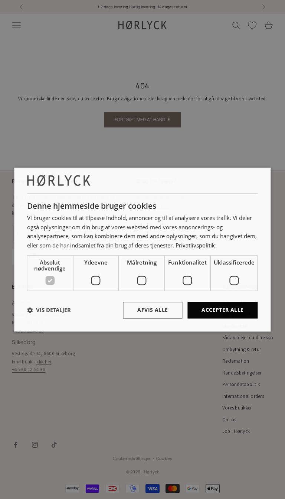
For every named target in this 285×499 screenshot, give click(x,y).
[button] (49, 310)
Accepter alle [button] (222, 309)
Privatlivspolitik (195, 245)
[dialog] (142, 249)
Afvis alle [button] (152, 309)
